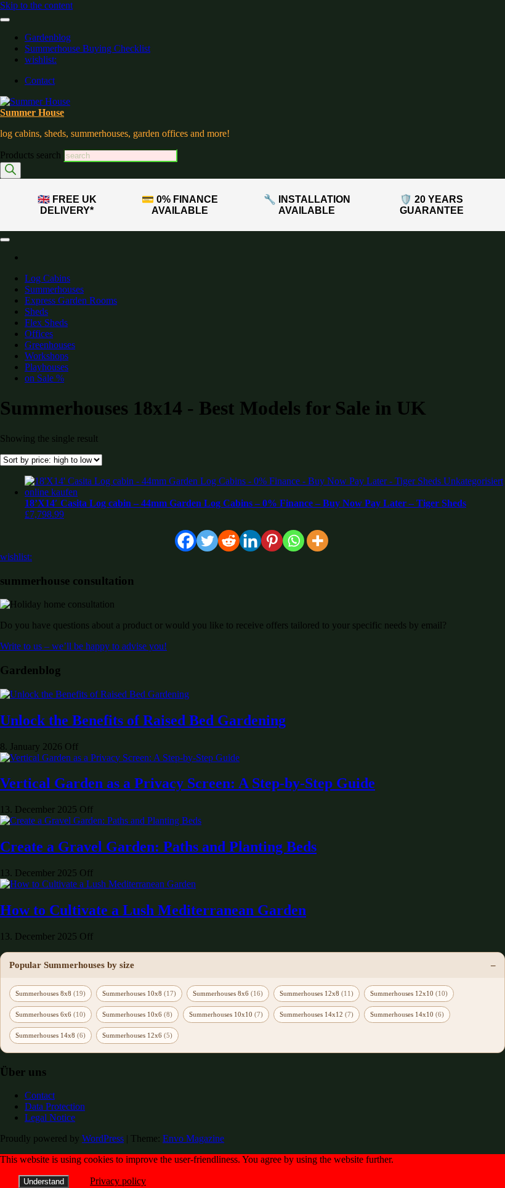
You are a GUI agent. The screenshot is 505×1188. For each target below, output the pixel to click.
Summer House (32, 112)
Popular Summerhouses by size (71, 965)
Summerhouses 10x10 (226, 1014)
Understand (43, 1181)
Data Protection (55, 1106)
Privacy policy (118, 1181)
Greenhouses (50, 345)
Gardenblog (48, 37)
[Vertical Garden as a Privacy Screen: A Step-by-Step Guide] (120, 757)
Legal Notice (50, 1117)
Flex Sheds (46, 322)
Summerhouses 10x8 (139, 993)
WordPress (103, 1138)
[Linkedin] (250, 540)
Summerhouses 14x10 (407, 1014)
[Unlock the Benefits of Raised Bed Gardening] (94, 694)
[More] (317, 540)
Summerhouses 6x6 (50, 1014)
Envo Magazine (193, 1138)
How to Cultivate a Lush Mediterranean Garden (153, 910)
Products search (31, 155)
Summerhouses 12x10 (409, 993)
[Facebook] (185, 540)
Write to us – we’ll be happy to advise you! (83, 646)
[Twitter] (207, 540)
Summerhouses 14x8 (50, 1035)
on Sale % (44, 378)
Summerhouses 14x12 (317, 1014)
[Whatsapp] (293, 540)
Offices (39, 333)
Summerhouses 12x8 (317, 993)
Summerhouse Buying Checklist (87, 48)
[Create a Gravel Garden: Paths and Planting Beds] (100, 820)
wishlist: (41, 59)
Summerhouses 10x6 (137, 1014)
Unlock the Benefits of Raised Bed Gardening (143, 720)
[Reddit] (229, 540)
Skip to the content (36, 5)
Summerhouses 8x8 (50, 993)
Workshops (46, 356)
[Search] (10, 170)
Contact (40, 80)
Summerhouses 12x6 (137, 1035)
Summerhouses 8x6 (228, 993)
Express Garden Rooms (71, 300)
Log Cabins (47, 278)
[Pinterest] (272, 540)
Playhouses (46, 367)
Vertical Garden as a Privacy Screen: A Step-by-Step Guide (187, 783)
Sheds (36, 311)
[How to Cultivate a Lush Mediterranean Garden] (98, 884)
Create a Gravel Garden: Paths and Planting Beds (158, 847)
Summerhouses (54, 289)
